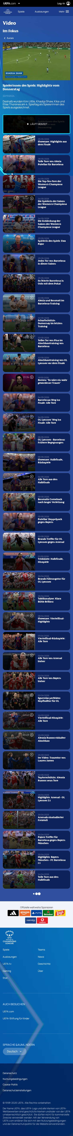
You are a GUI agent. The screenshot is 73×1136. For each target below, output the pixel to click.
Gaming (7, 970)
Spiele (6, 949)
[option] (36, 124)
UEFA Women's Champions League (8, 11)
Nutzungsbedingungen (15, 1078)
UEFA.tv (7, 963)
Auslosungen (10, 956)
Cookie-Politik (10, 1084)
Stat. (5, 977)
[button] (63, 11)
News (41, 956)
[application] (36, 61)
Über (40, 970)
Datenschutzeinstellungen (17, 1090)
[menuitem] (23, 11)
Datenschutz (10, 1073)
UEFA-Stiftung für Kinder (16, 1018)
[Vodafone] (42, 920)
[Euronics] (30, 920)
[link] (21, 11)
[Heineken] (48, 913)
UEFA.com (8, 1011)
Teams (41, 949)
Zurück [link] (10, 38)
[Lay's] (60, 913)
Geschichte (44, 963)
